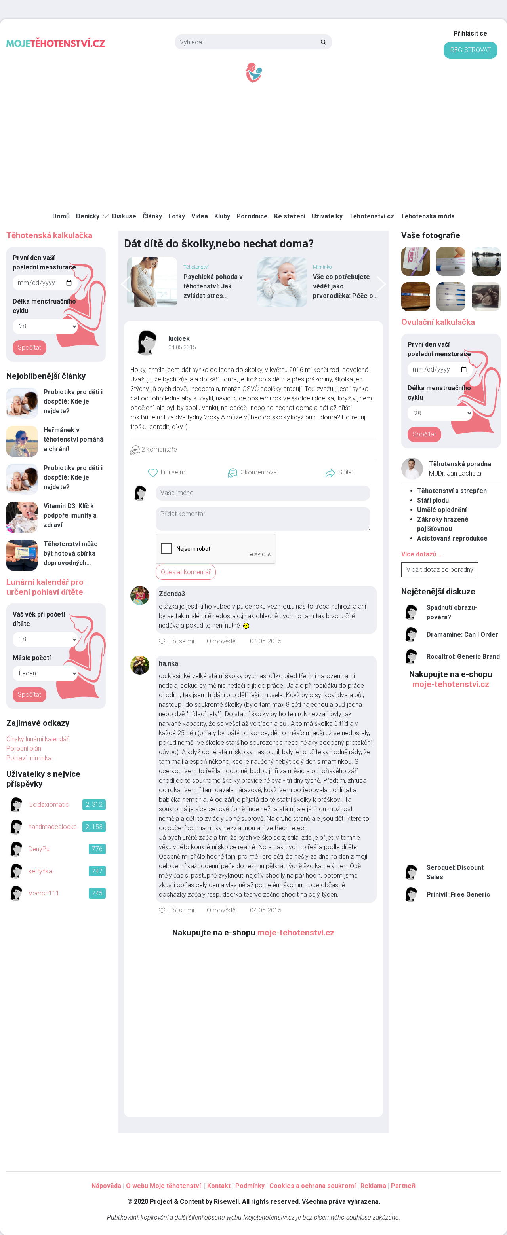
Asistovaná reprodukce (452, 538)
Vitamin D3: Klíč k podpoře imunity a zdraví (70, 515)
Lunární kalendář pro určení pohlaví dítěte (45, 587)
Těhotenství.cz (371, 216)
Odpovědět (222, 641)
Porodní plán (23, 748)
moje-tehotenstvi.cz (295, 932)
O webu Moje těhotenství (164, 1185)
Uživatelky (327, 216)
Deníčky (87, 216)
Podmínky (250, 1185)
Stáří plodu (433, 500)
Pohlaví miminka (28, 758)
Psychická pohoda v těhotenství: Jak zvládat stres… (213, 286)
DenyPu (39, 849)
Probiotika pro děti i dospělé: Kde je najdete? (73, 401)
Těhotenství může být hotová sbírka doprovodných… (71, 553)
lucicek (179, 338)
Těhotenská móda (427, 216)
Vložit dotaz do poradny (439, 569)
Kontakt (219, 1185)
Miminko (322, 267)
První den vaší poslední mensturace (44, 262)
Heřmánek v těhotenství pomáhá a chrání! (73, 439)
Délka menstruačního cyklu (44, 306)
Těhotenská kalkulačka (49, 235)
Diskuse (124, 216)
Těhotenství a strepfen (452, 491)
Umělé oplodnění (442, 510)
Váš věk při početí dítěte (39, 619)
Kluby (222, 216)
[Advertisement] (253, 142)
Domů (61, 216)
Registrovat (470, 50)
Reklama (373, 1185)
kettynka (40, 871)
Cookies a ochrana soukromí (312, 1185)
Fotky (176, 216)
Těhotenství (196, 267)
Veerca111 (44, 893)
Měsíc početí (32, 658)
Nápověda (106, 1185)
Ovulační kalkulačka (438, 322)
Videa (199, 216)
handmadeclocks (53, 827)
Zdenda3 (172, 594)
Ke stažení (289, 216)
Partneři (403, 1185)
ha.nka (168, 663)
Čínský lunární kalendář (37, 739)
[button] (167, 473)
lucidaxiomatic (49, 804)
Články (152, 216)
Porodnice (252, 216)
